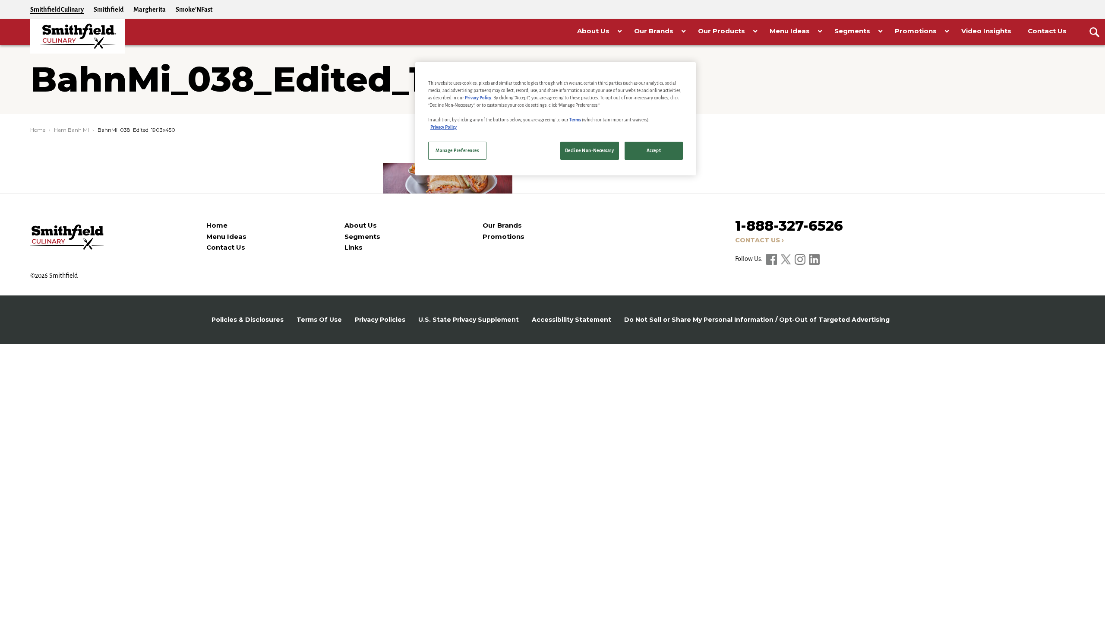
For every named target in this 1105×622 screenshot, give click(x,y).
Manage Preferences (457, 150)
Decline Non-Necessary (589, 150)
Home (37, 130)
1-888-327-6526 (789, 226)
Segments (362, 236)
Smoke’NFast (194, 9)
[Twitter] (786, 258)
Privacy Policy (478, 97)
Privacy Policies (380, 320)
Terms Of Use (319, 320)
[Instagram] (801, 258)
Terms (575, 119)
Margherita (149, 9)
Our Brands (502, 225)
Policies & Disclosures (248, 320)
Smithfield (108, 9)
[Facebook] (772, 258)
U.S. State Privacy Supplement (468, 320)
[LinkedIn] (814, 258)
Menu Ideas (226, 236)
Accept (654, 150)
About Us (360, 225)
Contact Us (225, 247)
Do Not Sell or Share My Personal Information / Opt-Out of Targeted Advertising (757, 320)
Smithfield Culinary (57, 9)
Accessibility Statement (571, 320)
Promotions (503, 236)
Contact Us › (759, 240)
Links (353, 247)
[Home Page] (77, 36)
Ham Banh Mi (71, 130)
